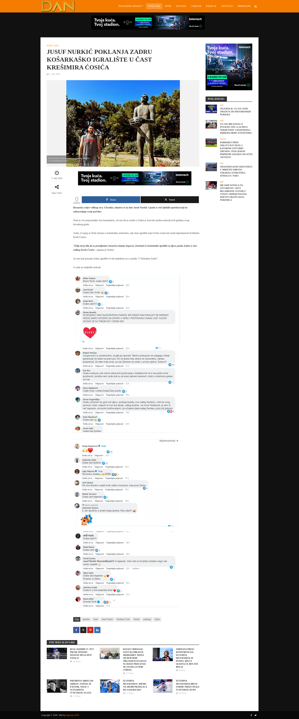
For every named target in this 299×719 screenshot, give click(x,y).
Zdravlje (211, 6)
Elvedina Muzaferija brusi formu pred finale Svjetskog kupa (187, 685)
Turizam (196, 6)
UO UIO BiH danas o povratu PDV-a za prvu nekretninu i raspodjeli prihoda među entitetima (236, 128)
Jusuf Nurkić (107, 619)
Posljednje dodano (130, 6)
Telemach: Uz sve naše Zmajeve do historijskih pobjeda (235, 112)
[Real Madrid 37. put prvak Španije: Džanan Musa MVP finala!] (57, 653)
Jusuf (95, 619)
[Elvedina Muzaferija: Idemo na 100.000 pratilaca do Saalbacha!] (110, 685)
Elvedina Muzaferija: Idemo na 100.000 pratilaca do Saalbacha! (135, 685)
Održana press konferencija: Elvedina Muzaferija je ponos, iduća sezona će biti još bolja (187, 658)
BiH (221, 105)
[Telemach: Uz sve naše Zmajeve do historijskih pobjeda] (211, 108)
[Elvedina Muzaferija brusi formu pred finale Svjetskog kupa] (162, 685)
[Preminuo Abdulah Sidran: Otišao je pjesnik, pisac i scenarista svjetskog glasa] (57, 685)
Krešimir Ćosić (123, 619)
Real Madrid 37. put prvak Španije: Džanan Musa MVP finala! (82, 653)
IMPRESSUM (244, 6)
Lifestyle (227, 6)
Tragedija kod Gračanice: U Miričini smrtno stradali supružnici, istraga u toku (236, 171)
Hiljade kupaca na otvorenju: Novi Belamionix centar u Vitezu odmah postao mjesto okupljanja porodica (233, 192)
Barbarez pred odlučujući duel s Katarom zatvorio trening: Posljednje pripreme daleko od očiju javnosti (236, 149)
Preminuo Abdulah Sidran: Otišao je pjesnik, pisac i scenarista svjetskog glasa (81, 687)
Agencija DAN (72, 715)
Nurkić (137, 619)
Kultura (181, 6)
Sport (168, 6)
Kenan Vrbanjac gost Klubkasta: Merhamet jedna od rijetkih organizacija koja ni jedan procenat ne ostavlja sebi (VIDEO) (134, 659)
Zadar (157, 619)
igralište (86, 619)
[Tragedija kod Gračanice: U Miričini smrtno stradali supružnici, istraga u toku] (211, 166)
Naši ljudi (154, 6)
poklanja (147, 619)
